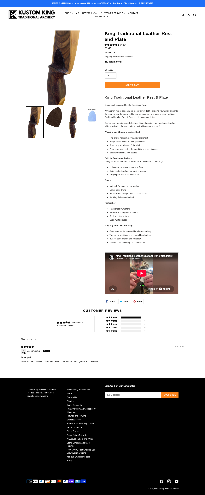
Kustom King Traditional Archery (166, 489)
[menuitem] (68, 13)
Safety (70, 460)
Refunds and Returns (76, 416)
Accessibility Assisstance (78, 389)
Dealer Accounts (74, 405)
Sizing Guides (73, 431)
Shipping (108, 57)
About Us (71, 401)
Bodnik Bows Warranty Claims (80, 423)
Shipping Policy (74, 419)
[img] (27, 347)
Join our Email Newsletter (78, 457)
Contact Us (72, 397)
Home (69, 393)
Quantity (109, 70)
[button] (111, 45)
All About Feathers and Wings (80, 439)
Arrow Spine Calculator (77, 435)
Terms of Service (74, 427)
